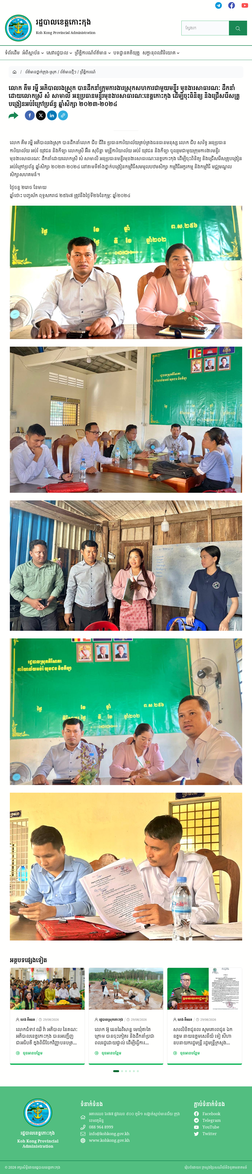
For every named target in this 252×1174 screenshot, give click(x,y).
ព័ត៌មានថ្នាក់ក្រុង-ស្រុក (41, 71)
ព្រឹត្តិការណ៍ (87, 71)
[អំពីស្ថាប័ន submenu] (42, 52)
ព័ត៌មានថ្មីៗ (68, 71)
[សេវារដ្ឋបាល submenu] (70, 52)
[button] (30, 115)
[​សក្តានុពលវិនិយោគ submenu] (178, 52)
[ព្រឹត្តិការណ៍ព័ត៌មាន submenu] (109, 52)
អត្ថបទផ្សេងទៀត (28, 960)
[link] (47, 1016)
